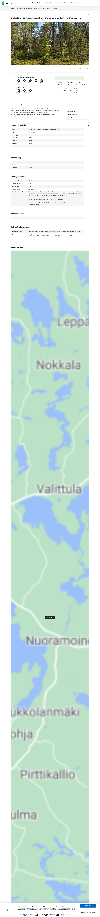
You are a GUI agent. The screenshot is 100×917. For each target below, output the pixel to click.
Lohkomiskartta (72, 118)
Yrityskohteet (62, 3)
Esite (69, 105)
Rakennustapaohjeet (73, 111)
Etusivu (34, 3)
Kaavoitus (70, 3)
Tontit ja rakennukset (42, 3)
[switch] (36, 915)
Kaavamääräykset (72, 114)
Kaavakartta (71, 108)
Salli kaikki (88, 905)
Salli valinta (88, 908)
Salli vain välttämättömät (88, 912)
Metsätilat (52, 3)
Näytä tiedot (63, 914)
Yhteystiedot (79, 3)
